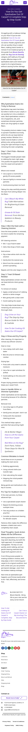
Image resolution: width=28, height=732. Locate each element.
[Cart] (25, 2)
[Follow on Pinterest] (15, 648)
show (12, 97)
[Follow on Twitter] (5, 648)
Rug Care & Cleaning (14, 9)
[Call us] (12, 648)
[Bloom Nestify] (14, 2)
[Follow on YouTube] (18, 648)
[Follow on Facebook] (2, 648)
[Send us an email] (9, 648)
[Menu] (2, 2)
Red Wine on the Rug (13, 443)
